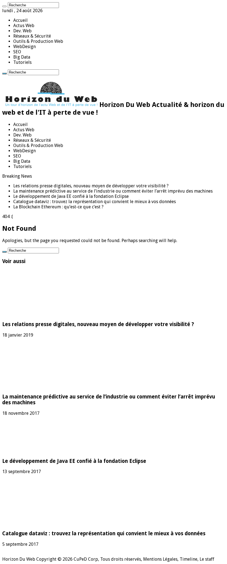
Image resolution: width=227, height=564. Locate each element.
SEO (17, 51)
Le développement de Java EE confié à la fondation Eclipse (71, 196)
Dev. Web (22, 30)
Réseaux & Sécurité (32, 36)
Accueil (20, 20)
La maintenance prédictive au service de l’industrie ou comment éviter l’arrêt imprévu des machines (113, 191)
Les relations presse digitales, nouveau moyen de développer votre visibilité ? (91, 185)
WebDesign (24, 46)
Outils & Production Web (38, 41)
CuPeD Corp (86, 559)
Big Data (21, 57)
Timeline (188, 559)
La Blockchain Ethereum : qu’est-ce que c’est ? (58, 206)
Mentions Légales (160, 559)
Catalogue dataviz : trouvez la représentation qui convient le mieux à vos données (94, 201)
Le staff (207, 559)
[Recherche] (4, 6)
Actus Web (23, 25)
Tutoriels (22, 62)
